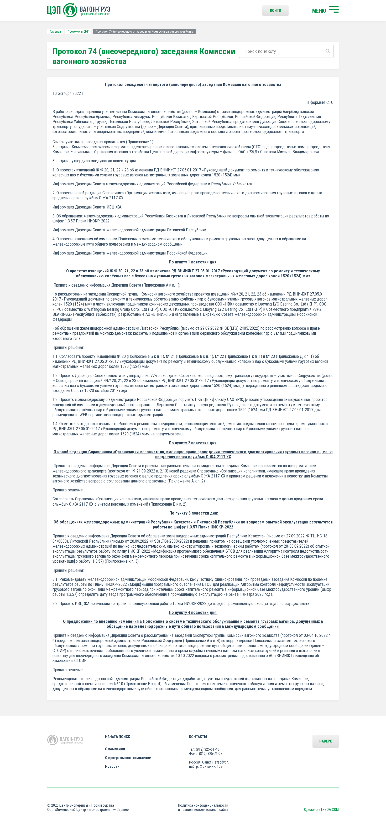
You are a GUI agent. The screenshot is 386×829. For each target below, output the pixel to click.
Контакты (198, 737)
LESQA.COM (330, 809)
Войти (275, 10)
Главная (55, 31)
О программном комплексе (128, 758)
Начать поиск (117, 737)
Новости (112, 766)
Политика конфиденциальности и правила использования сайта (203, 807)
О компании (115, 749)
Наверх (325, 741)
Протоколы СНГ (78, 31)
